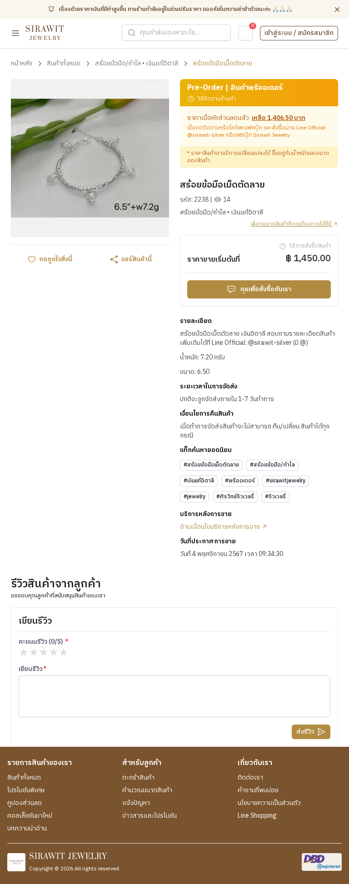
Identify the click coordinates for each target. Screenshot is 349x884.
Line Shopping (257, 815)
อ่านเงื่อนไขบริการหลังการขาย (220, 526)
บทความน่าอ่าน (27, 828)
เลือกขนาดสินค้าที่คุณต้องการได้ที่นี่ (292, 224)
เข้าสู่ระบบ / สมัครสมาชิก (299, 33)
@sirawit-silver (205, 135)
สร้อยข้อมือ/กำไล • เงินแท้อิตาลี (221, 212)
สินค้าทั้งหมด (24, 777)
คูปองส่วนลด (24, 803)
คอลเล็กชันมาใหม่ (29, 815)
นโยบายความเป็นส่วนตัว (269, 803)
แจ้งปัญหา (136, 803)
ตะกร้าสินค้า (138, 777)
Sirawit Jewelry (271, 135)
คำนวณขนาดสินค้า (147, 790)
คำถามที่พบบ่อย (258, 790)
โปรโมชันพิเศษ (26, 790)
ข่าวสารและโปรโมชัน (149, 815)
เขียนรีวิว (30, 669)
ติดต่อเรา (250, 777)
